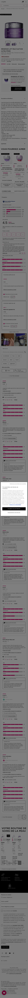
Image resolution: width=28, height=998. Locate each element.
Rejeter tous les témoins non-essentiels (18, 483)
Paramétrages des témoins (14, 512)
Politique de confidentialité (15, 504)
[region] (14, 499)
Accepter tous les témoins (14, 508)
